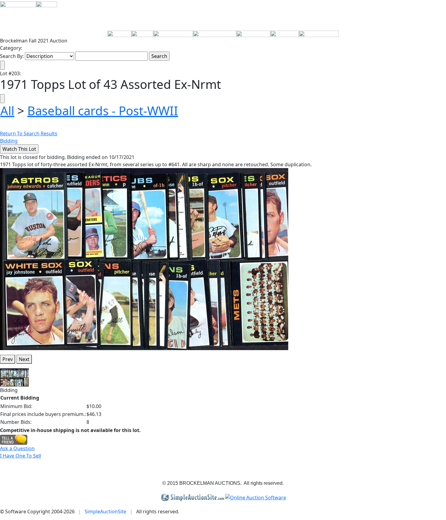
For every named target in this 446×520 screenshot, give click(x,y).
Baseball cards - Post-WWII (102, 110)
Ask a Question (17, 448)
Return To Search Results (28, 133)
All (7, 110)
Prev (7, 359)
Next (24, 359)
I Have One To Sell (20, 455)
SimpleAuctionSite (105, 511)
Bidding (9, 140)
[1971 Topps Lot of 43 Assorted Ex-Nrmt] (144, 258)
